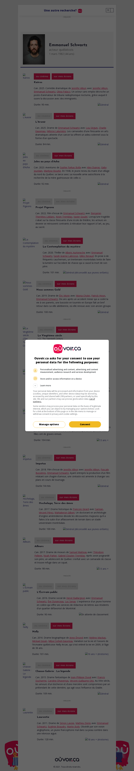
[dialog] (67, 385)
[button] (67, 385)
